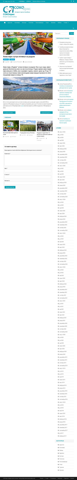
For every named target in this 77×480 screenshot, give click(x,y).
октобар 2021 (62, 295)
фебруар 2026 (62, 148)
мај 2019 (61, 376)
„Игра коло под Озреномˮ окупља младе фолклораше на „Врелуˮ (66, 68)
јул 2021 (61, 303)
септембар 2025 (63, 162)
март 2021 (62, 315)
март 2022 (62, 281)
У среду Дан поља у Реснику (27, 132)
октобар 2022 (62, 261)
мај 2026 (61, 140)
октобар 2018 (62, 396)
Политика (31, 22)
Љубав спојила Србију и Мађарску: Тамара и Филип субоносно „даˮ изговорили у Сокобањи (66, 60)
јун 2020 (61, 340)
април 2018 (62, 413)
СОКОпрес (9, 14)
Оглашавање (53, 478)
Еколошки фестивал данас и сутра (10, 133)
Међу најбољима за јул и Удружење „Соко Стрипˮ (65, 74)
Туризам (12, 59)
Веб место (7, 180)
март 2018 (62, 416)
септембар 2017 (63, 430)
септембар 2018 (63, 399)
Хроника (53, 22)
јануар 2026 (62, 151)
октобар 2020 (62, 329)
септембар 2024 (63, 196)
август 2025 (62, 165)
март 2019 (62, 382)
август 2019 (62, 368)
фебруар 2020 (62, 351)
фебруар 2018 (62, 419)
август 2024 (62, 199)
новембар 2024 (63, 191)
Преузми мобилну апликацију (38, 1)
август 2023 (62, 233)
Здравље (61, 453)
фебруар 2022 (62, 284)
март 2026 (62, 146)
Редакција (30, 135)
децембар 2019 (63, 357)
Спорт (47, 22)
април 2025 (62, 177)
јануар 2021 (62, 320)
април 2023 (62, 244)
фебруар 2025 (62, 182)
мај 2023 (61, 241)
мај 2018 (61, 410)
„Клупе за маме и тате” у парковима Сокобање (10, 112)
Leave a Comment (28, 61)
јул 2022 (61, 269)
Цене (22, 105)
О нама (65, 22)
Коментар (7, 153)
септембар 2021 (63, 298)
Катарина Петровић (17, 61)
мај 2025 (61, 174)
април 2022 (62, 278)
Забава (59, 22)
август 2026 (62, 132)
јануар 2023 (62, 253)
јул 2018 (61, 405)
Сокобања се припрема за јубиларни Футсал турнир (65, 120)
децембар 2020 (63, 323)
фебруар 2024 (62, 216)
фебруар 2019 (62, 385)
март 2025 (62, 179)
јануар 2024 (62, 219)
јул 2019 (61, 371)
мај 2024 (61, 208)
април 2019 (62, 379)
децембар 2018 (63, 391)
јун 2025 (61, 171)
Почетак (41, 478)
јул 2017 (61, 433)
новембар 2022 (63, 258)
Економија (17, 22)
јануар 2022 (62, 286)
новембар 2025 (63, 157)
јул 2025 (61, 168)
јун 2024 (61, 205)
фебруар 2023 (62, 250)
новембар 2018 (63, 393)
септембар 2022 (63, 264)
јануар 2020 (62, 354)
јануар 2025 (62, 185)
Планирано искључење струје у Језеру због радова (66, 43)
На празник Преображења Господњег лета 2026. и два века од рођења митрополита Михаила (66, 103)
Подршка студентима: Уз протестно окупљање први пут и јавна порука (44, 134)
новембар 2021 (63, 292)
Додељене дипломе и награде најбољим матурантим (47, 112)
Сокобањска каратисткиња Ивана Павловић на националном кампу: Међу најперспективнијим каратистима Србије (66, 51)
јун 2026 (61, 137)
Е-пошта (7, 174)
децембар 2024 (63, 188)
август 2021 (62, 300)
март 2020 (62, 348)
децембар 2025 (63, 154)
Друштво (10, 22)
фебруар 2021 (62, 317)
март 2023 (62, 247)
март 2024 (62, 213)
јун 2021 (61, 306)
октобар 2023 (62, 227)
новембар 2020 (63, 326)
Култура (24, 22)
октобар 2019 (62, 362)
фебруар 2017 (62, 436)
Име (6, 168)
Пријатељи (66, 478)
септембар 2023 (63, 230)
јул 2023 (61, 236)
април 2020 (62, 346)
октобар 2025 (62, 160)
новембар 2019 (63, 360)
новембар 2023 (63, 224)
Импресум (60, 478)
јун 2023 (61, 239)
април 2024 (62, 210)
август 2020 (62, 334)
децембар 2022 (63, 255)
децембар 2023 (63, 222)
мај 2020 (61, 343)
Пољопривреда (39, 22)
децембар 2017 (63, 424)
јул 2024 (61, 202)
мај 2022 (61, 275)
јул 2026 (61, 134)
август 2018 (62, 402)
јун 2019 (61, 374)
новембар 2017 (63, 427)
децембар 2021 (63, 289)
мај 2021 (61, 309)
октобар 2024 (62, 193)
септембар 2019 (63, 365)
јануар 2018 (62, 422)
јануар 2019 (62, 388)
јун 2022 (61, 272)
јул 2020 (61, 337)
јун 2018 (61, 407)
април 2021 (62, 312)
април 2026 (62, 143)
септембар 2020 (63, 331)
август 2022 (62, 267)
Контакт (72, 478)
